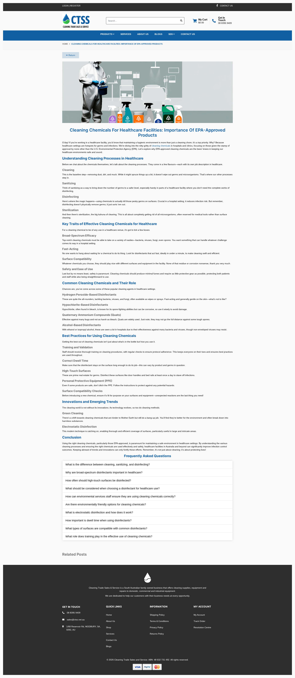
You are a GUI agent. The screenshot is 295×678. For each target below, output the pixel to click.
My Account (199, 615)
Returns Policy (157, 634)
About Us (142, 34)
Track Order (199, 621)
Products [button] (106, 34)
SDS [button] (170, 34)
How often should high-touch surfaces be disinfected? (98, 480)
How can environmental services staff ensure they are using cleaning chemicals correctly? (120, 496)
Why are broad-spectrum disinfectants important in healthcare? (103, 472)
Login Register (71, 6)
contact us (226, 6)
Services (125, 34)
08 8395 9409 (225, 23)
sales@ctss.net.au (76, 619)
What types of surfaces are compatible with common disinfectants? (106, 528)
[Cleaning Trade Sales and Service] (76, 20)
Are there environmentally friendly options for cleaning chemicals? (105, 504)
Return (71, 55)
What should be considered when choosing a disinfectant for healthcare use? (112, 488)
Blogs (158, 34)
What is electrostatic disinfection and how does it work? (99, 512)
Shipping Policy (157, 615)
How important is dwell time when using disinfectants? (98, 520)
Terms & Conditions (159, 621)
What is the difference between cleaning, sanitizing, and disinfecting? (107, 464)
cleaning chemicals (161, 145)
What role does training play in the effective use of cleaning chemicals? (108, 536)
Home (109, 615)
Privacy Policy (156, 627)
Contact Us (188, 34)
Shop (108, 627)
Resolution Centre (202, 627)
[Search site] (181, 20)
